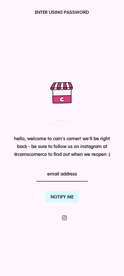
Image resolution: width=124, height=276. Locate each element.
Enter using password (62, 12)
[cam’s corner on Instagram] (64, 218)
